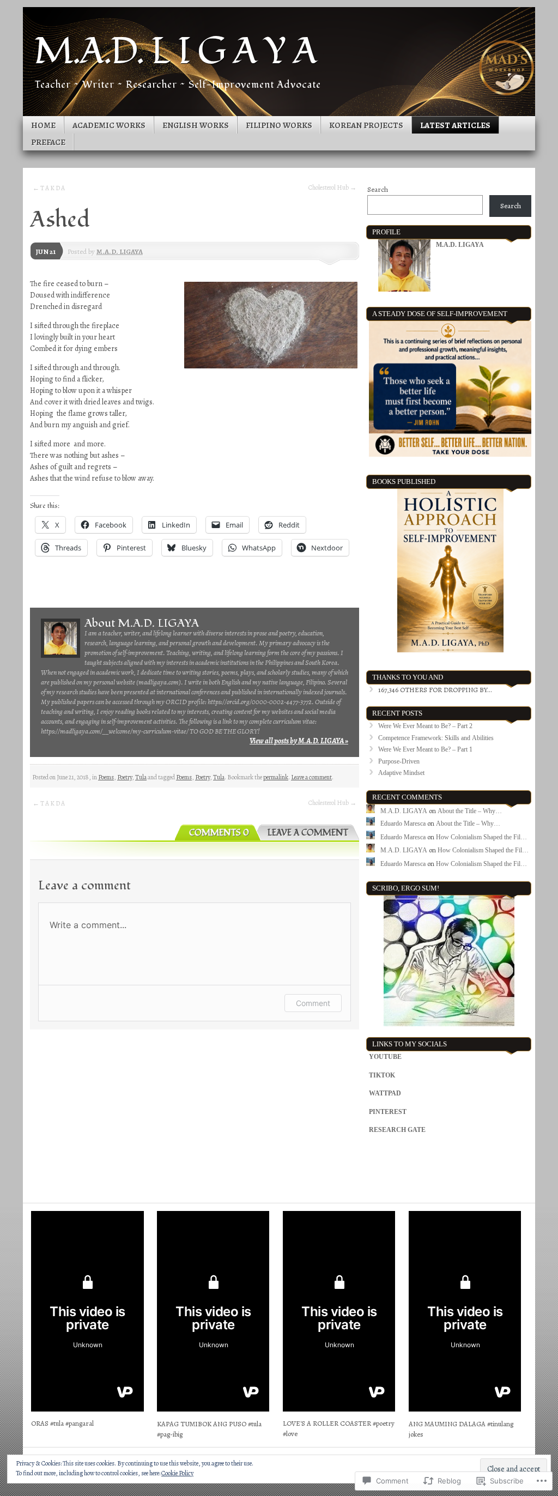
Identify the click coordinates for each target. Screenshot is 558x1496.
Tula (141, 777)
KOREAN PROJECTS (366, 125)
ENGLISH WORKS (195, 125)
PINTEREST (388, 1112)
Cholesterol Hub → (332, 187)
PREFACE (48, 142)
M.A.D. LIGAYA (119, 251)
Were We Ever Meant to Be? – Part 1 (425, 749)
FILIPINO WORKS (279, 125)
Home (43, 125)
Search (377, 189)
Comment (313, 1003)
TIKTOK (382, 1075)
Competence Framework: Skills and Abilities (436, 738)
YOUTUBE (385, 1057)
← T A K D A (49, 188)
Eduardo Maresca (403, 823)
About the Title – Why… (470, 811)
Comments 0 (219, 833)
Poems (106, 777)
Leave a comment (311, 777)
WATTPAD (385, 1093)
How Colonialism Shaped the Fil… (481, 837)
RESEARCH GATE (397, 1130)
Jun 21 (46, 251)
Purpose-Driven (399, 761)
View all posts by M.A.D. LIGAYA (299, 741)
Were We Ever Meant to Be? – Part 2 (425, 726)
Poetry (124, 777)
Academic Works (108, 125)
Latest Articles (455, 125)
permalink (275, 777)
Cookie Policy (177, 1473)
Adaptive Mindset (401, 773)
